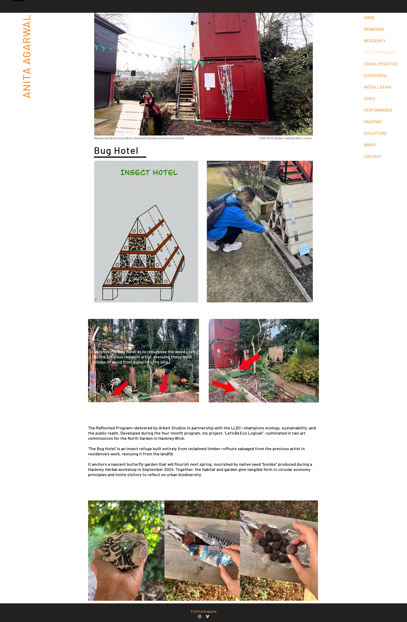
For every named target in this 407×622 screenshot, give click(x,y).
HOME (369, 17)
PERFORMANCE (378, 110)
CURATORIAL (376, 75)
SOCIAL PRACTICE (379, 63)
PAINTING (373, 121)
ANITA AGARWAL (26, 56)
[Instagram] (199, 616)
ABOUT (370, 144)
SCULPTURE (375, 133)
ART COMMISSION (379, 52)
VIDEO (369, 98)
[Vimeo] (207, 616)
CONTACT (372, 156)
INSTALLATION (377, 86)
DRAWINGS (374, 29)
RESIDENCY (375, 40)
